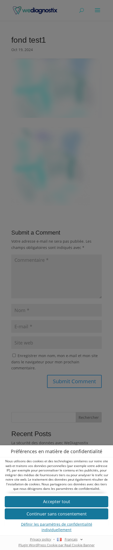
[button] (56, 527)
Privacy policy (40, 539)
